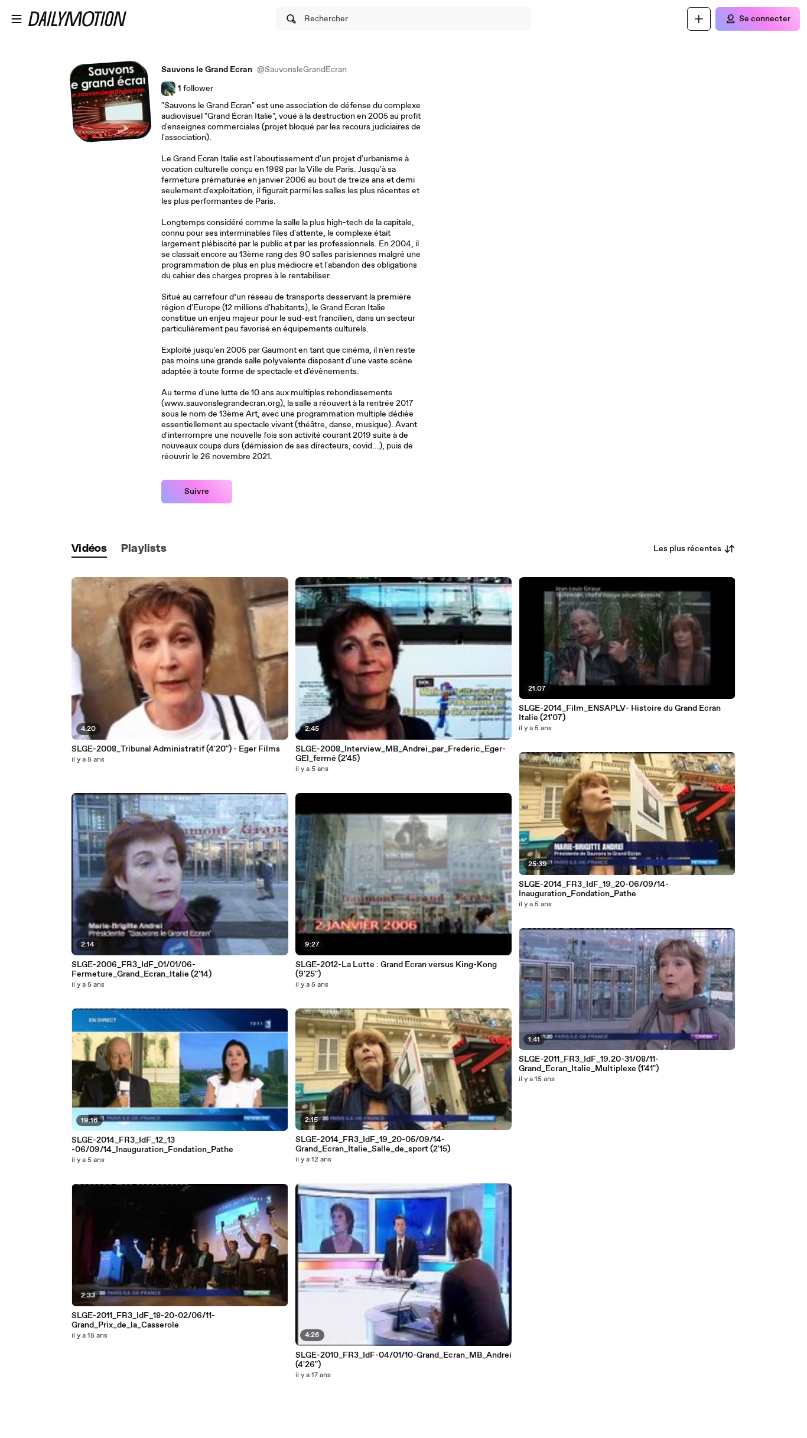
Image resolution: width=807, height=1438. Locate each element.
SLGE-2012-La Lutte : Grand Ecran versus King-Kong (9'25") (396, 969)
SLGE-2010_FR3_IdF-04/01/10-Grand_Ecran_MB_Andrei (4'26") (403, 1360)
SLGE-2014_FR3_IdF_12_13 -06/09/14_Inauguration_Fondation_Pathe (152, 1145)
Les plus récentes (687, 549)
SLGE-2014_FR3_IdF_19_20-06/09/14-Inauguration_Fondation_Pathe (594, 889)
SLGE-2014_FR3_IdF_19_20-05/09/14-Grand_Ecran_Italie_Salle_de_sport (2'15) (372, 1144)
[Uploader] (699, 19)
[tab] (89, 549)
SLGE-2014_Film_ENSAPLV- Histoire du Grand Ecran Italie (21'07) (620, 713)
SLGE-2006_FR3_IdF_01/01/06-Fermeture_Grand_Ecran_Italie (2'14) (141, 969)
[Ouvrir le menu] (16, 19)
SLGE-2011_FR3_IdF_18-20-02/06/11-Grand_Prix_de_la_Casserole (143, 1320)
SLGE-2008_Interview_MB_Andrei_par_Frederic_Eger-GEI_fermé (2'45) (400, 753)
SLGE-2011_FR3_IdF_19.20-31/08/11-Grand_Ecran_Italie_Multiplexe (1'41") (589, 1064)
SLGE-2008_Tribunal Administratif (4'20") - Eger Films (175, 749)
